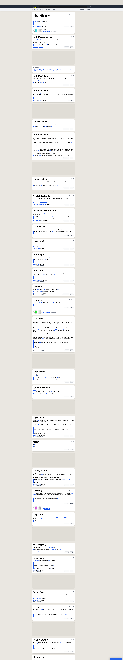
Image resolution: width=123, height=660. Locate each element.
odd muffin (39, 650)
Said (46, 199)
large (59, 594)
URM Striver (38, 349)
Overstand (35, 248)
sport (50, 424)
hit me (39, 305)
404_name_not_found (40, 381)
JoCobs (38, 570)
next (49, 547)
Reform (45, 229)
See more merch (53, 31)
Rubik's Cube (35, 69)
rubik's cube (35, 128)
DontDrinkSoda (39, 503)
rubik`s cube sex (69, 69)
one (61, 143)
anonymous (38, 293)
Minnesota (35, 594)
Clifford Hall (38, 600)
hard (36, 375)
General (35, 615)
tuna (37, 598)
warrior (59, 216)
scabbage (34, 570)
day (72, 183)
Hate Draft (34, 435)
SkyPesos (34, 381)
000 (57, 377)
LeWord (38, 264)
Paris (49, 377)
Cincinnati (69, 428)
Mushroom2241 (41, 395)
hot (41, 598)
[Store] (88, 7)
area (38, 560)
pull (37, 446)
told (41, 246)
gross (54, 565)
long (44, 289)
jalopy (34, 448)
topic (40, 243)
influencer (35, 643)
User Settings (88, 9)
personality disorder (37, 39)
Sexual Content (48, 9)
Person (35, 646)
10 (35, 520)
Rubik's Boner (35, 70)
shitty (35, 444)
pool (69, 479)
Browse (40, 9)
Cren (38, 128)
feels (50, 39)
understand (37, 243)
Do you (36, 21)
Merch (72, 26)
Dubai (48, 231)
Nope (39, 481)
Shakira (53, 231)
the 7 (65, 246)
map (35, 257)
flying (53, 302)
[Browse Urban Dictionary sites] (35, 7)
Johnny (39, 501)
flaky (49, 560)
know (43, 260)
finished (45, 126)
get (57, 185)
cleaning (64, 479)
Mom (35, 568)
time (38, 150)
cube (68, 124)
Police (34, 493)
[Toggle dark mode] (90, 7)
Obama (39, 346)
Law (41, 229)
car (36, 444)
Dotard (34, 293)
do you (40, 260)
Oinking (34, 503)
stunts (44, 446)
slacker (34, 323)
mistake (63, 229)
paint (41, 93)
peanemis (43, 393)
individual (38, 289)
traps (34, 494)
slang (62, 19)
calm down (56, 291)
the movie (47, 393)
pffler (38, 435)
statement (44, 243)
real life (41, 518)
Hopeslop (34, 522)
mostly (39, 257)
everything (48, 257)
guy (38, 276)
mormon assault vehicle (36, 220)
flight (46, 377)
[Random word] (86, 7)
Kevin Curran (40, 84)
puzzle (63, 39)
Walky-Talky (35, 650)
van (48, 213)
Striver (34, 349)
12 (33, 273)
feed (52, 594)
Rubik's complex (35, 47)
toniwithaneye (39, 280)
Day (42, 218)
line (53, 216)
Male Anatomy (55, 9)
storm (63, 78)
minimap (34, 264)
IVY (53, 340)
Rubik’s (34, 26)
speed (72, 493)
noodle (39, 598)
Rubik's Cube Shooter (49, 69)
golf (42, 474)
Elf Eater (39, 248)
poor (70, 374)
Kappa (60, 327)
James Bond (40, 446)
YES (35, 126)
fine (56, 94)
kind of (55, 213)
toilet (45, 547)
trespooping (35, 551)
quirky (52, 391)
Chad (42, 428)
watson (37, 448)
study (68, 335)
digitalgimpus (41, 47)
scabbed (35, 560)
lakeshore (39, 484)
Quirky (34, 390)
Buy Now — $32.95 (46, 31)
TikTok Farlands (35, 204)
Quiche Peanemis (35, 395)
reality (54, 274)
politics (42, 338)
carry (39, 80)
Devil (36, 124)
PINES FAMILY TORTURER (42, 204)
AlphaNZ (39, 158)
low (56, 199)
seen (57, 517)
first (44, 24)
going (41, 291)
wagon (44, 213)
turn (36, 82)
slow (50, 150)
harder (55, 185)
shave (42, 21)
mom (37, 305)
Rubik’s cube (41, 69)
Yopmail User (40, 100)
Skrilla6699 (39, 187)
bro (46, 202)
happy (45, 276)
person (44, 274)
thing (55, 549)
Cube (43, 19)
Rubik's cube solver (57, 69)
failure (55, 330)
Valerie (38, 643)
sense (58, 289)
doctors (38, 44)
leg (50, 568)
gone (56, 329)
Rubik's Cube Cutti (56, 70)
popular (43, 181)
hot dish (34, 600)
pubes (65, 19)
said (55, 612)
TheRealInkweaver (40, 551)
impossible (62, 124)
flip (58, 302)
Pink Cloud (34, 280)
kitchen (65, 614)
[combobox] (63, 7)
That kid (35, 98)
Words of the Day (35, 9)
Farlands (43, 202)
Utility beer (35, 484)
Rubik (40, 82)
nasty (53, 549)
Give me (35, 393)
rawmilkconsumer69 (40, 522)
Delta (34, 374)
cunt (47, 615)
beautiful (63, 98)
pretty (42, 276)
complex (46, 44)
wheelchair (40, 646)
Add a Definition (82, 9)
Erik (64, 155)
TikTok (41, 202)
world (60, 78)
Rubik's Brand (42, 70)
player (46, 259)
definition (60, 642)
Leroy (35, 246)
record (40, 155)
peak (60, 391)
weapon (40, 302)
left (63, 432)
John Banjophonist (39, 26)
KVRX (42, 220)
